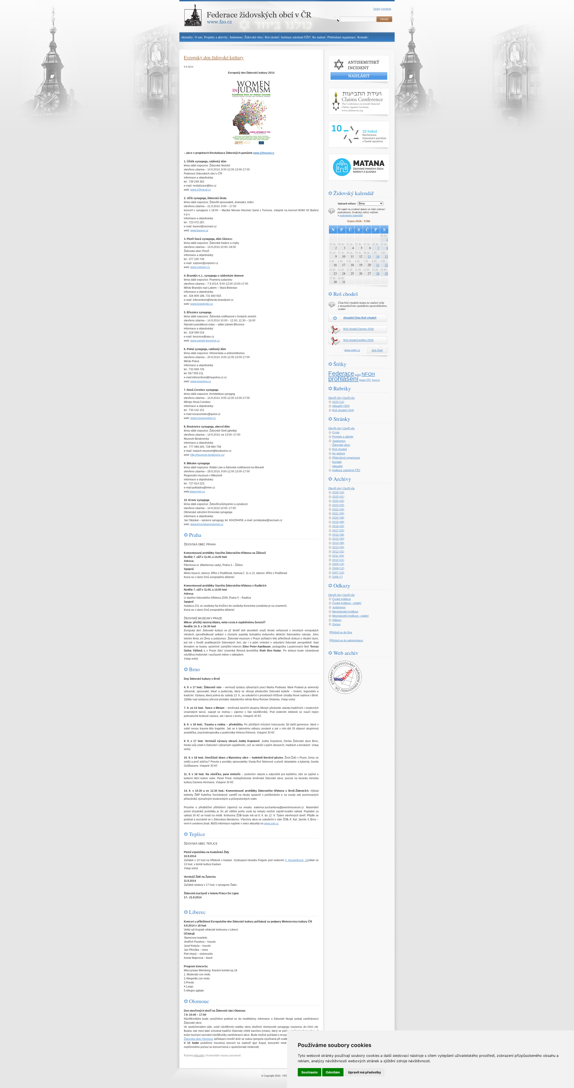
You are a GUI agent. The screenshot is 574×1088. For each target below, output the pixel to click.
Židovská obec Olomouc (198, 1039)
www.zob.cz (271, 823)
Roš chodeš (339, 449)
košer (358, 374)
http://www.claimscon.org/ (343, 90)
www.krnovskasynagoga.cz (206, 524)
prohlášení (343, 378)
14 (377, 256)
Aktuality (199, 1055)
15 (386, 256)
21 (377, 265)
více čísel (377, 350)
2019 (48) (338, 522)
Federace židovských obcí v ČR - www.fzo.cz (206, 2)
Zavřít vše (349, 398)
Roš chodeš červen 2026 (358, 329)
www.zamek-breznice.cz (205, 340)
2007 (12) (338, 572)
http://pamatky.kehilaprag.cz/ (345, 155)
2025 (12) (338, 402)
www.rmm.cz (197, 491)
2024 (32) (338, 501)
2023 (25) (338, 505)
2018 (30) (338, 526)
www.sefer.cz (352, 350)
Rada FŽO (365, 380)
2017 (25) (338, 530)
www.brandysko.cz (201, 303)
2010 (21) (338, 560)
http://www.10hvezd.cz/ (342, 123)
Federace (341, 373)
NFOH (368, 374)
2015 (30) (338, 538)
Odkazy (336, 620)
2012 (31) (338, 551)
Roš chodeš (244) (343, 410)
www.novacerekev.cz (203, 418)
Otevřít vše (334, 398)
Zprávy (336, 624)
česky (376, 9)
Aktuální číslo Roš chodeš (359, 317)
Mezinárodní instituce (345, 611)
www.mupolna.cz (200, 381)
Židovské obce (341, 445)
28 (377, 273)
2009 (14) (338, 564)
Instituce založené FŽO (346, 470)
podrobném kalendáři (351, 215)
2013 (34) (338, 547)
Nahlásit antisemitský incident (346, 57)
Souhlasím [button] (309, 1072)
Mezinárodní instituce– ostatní (350, 615)
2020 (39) (338, 517)
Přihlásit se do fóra (340, 632)
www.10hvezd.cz (263, 153)
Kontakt (336, 462)
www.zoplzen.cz (200, 267)
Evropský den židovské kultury (214, 57)
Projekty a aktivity (342, 436)
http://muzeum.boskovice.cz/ (207, 454)
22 (386, 265)
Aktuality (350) (341, 406)
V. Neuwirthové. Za (296, 860)
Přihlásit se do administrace (346, 640)
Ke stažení (338, 453)
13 (369, 256)
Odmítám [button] (333, 1072)
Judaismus (339, 441)
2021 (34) (338, 513)
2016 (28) (338, 534)
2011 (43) (338, 555)
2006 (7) (337, 576)
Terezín (376, 380)
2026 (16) (338, 492)
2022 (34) (338, 509)
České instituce (341, 599)
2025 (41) (338, 496)
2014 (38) (338, 543)
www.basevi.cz (199, 230)
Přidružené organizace (346, 457)
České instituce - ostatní (346, 603)
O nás (335, 432)
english (386, 9)
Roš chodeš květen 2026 (358, 340)
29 (386, 273)
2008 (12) (338, 568)
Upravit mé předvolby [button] (364, 1072)
